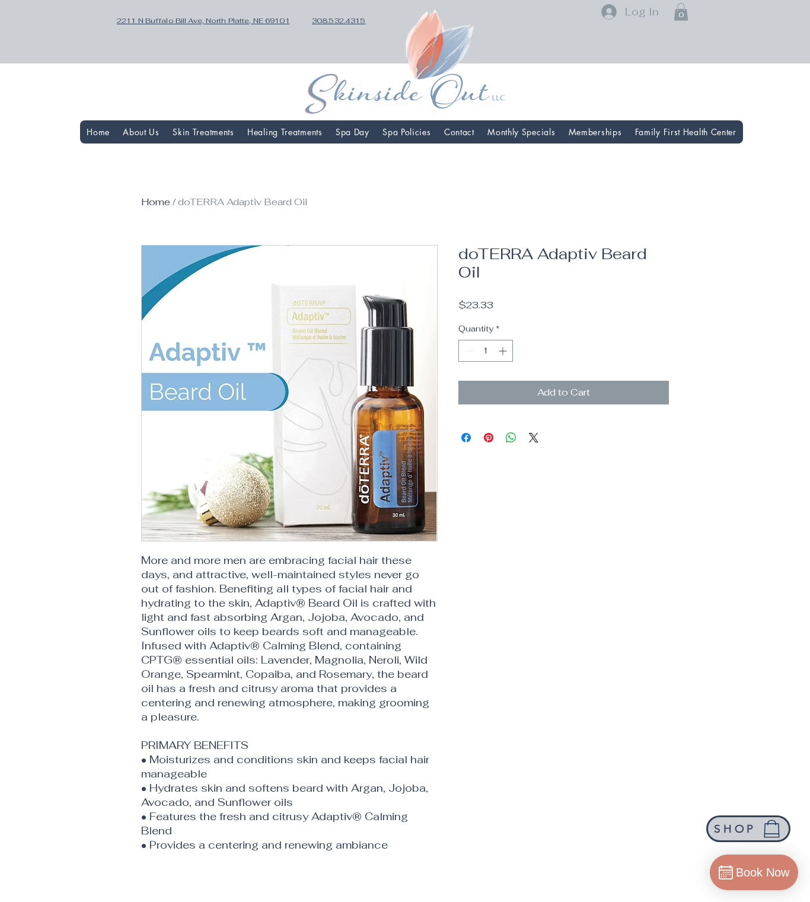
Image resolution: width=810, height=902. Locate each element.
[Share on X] (534, 438)
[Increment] (503, 350)
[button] (681, 12)
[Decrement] (467, 350)
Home (155, 202)
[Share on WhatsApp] (511, 438)
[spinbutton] (485, 350)
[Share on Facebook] (466, 438)
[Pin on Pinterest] (488, 438)
